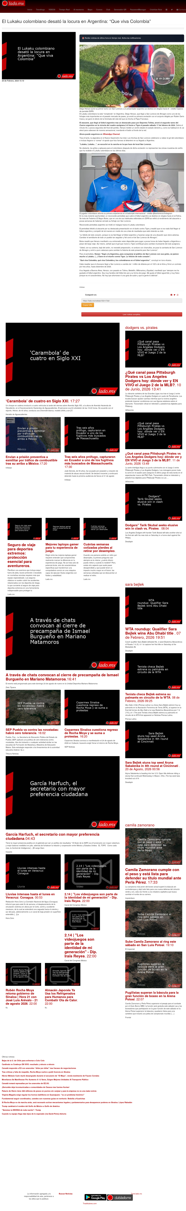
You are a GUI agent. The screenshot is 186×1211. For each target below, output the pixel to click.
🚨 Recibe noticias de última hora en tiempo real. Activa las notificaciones (111, 38)
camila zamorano (139, 825)
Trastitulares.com (90, 1203)
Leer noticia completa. (132, 314)
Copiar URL (87, 305)
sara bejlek (134, 584)
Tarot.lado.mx (136, 1193)
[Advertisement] (63, 500)
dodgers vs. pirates (141, 327)
